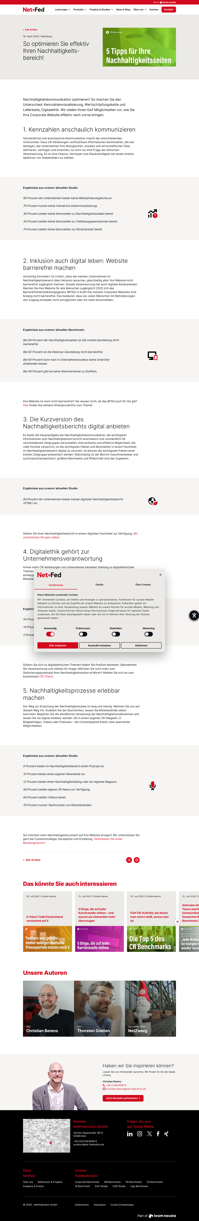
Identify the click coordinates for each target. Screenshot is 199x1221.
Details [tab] (99, 584)
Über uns (28, 1182)
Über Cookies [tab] (143, 584)
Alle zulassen (57, 645)
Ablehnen (141, 645)
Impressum (100, 1204)
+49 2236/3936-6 (116, 1085)
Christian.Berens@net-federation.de (126, 1089)
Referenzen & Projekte (50, 1182)
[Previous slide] (21, 921)
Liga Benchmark (139, 1186)
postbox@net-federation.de (88, 1144)
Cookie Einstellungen (122, 1204)
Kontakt (168, 9)
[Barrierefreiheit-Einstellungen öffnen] (194, 615)
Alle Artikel (31, 29)
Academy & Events (33, 1186)
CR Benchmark (155, 1182)
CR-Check (46, 676)
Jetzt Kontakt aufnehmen (122, 1098)
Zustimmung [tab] (56, 585)
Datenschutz (82, 1204)
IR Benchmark (82, 1186)
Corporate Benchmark (87, 1182)
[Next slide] (177, 921)
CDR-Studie (118, 1186)
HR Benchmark (134, 1182)
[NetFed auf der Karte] (46, 1136)
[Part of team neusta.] (99, 2)
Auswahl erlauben (99, 645)
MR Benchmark (112, 1182)
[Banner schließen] (161, 575)
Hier (25, 405)
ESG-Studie (101, 1186)
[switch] (83, 634)
